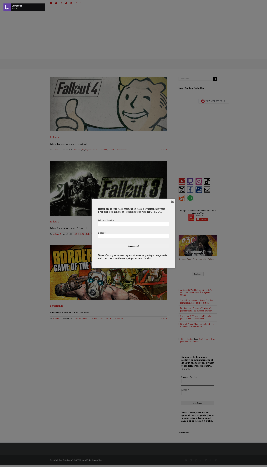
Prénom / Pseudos (106, 220)
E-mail (102, 233)
